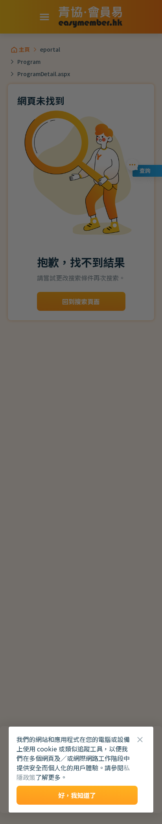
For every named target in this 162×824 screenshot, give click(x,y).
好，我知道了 (77, 795)
